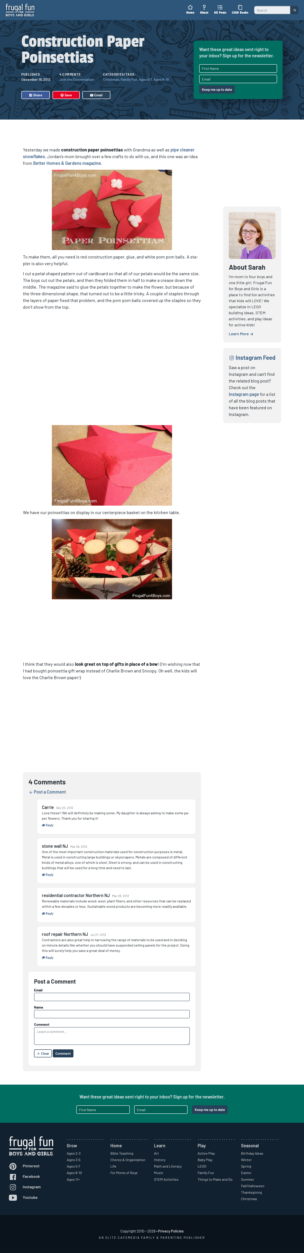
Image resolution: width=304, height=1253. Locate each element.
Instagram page (244, 394)
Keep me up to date (217, 89)
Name (38, 1007)
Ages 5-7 (145, 79)
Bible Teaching (121, 1153)
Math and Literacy (168, 1166)
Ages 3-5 (73, 1160)
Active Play (206, 1153)
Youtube (30, 1197)
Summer (247, 1179)
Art (156, 1153)
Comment (41, 1024)
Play (202, 1145)
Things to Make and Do (215, 1179)
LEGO (202, 1166)
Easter (246, 1172)
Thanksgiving (251, 1192)
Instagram (31, 1186)
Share (37, 95)
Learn (159, 1145)
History (159, 1160)
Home (116, 1145)
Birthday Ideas (252, 1153)
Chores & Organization (127, 1160)
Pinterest (31, 1165)
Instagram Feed (255, 357)
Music (158, 1172)
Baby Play (205, 1160)
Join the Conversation (76, 79)
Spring (246, 1166)
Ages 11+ (73, 1179)
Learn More (239, 333)
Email (98, 95)
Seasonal (250, 1145)
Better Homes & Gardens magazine (67, 163)
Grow (72, 1145)
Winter (246, 1160)
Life (113, 1166)
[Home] (20, 10)
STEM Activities (166, 1179)
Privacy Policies (171, 1231)
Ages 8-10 (161, 79)
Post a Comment (49, 791)
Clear (44, 1053)
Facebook (31, 1176)
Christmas (111, 79)
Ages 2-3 (74, 1153)
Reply (49, 825)
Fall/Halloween (252, 1186)
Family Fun (129, 79)
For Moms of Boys (124, 1172)
